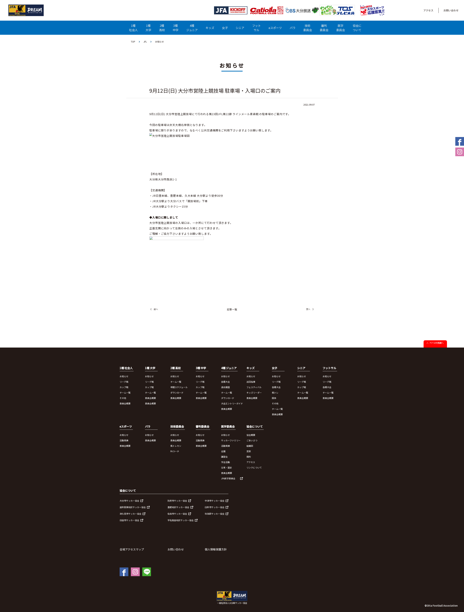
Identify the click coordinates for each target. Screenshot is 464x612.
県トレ (275, 392)
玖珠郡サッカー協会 (214, 513)
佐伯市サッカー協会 (177, 513)
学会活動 (225, 462)
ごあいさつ (251, 440)
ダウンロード (176, 392)
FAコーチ (174, 451)
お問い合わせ (451, 10)
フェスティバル (254, 387)
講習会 (224, 456)
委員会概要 (125, 403)
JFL (145, 41)
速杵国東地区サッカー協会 (133, 507)
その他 (123, 397)
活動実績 (124, 440)
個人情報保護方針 (216, 549)
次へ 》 (310, 309)
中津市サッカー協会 (214, 500)
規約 (248, 456)
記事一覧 (232, 309)
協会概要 (250, 434)
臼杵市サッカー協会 (214, 507)
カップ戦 (124, 387)
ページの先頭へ (437, 343)
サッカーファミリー (231, 440)
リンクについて (254, 467)
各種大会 (225, 381)
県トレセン (175, 445)
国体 (274, 397)
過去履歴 (225, 387)
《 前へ (153, 309)
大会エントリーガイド (232, 403)
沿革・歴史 (226, 467)
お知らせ (124, 376)
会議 (223, 451)
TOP (133, 41)
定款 (248, 451)
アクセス (428, 10)
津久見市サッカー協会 (130, 513)
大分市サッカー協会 (129, 500)
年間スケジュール (179, 387)
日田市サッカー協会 (129, 520)
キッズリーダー (254, 392)
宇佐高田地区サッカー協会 (180, 520)
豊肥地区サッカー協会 (178, 507)
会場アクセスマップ (132, 549)
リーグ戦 (124, 381)
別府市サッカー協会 (177, 500)
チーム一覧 (125, 392)
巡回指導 (250, 381)
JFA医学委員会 (228, 478)
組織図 (249, 445)
